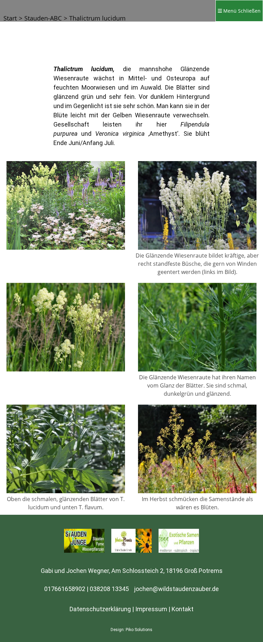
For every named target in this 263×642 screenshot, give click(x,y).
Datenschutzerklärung (100, 609)
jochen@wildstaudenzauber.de (176, 588)
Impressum (151, 609)
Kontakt (182, 609)
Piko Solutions (139, 629)
